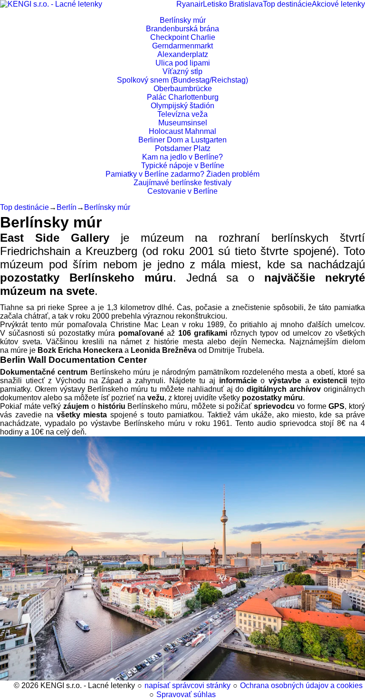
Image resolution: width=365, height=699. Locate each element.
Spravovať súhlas (186, 694)
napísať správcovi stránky (187, 685)
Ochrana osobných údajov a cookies (301, 685)
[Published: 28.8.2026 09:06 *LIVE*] (9, 685)
